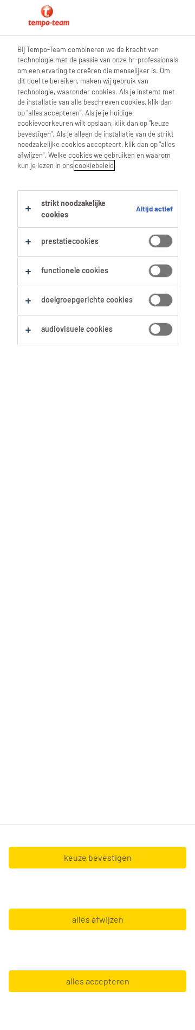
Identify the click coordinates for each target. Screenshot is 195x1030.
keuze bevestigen (98, 857)
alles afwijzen (97, 919)
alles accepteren (97, 981)
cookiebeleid (94, 165)
